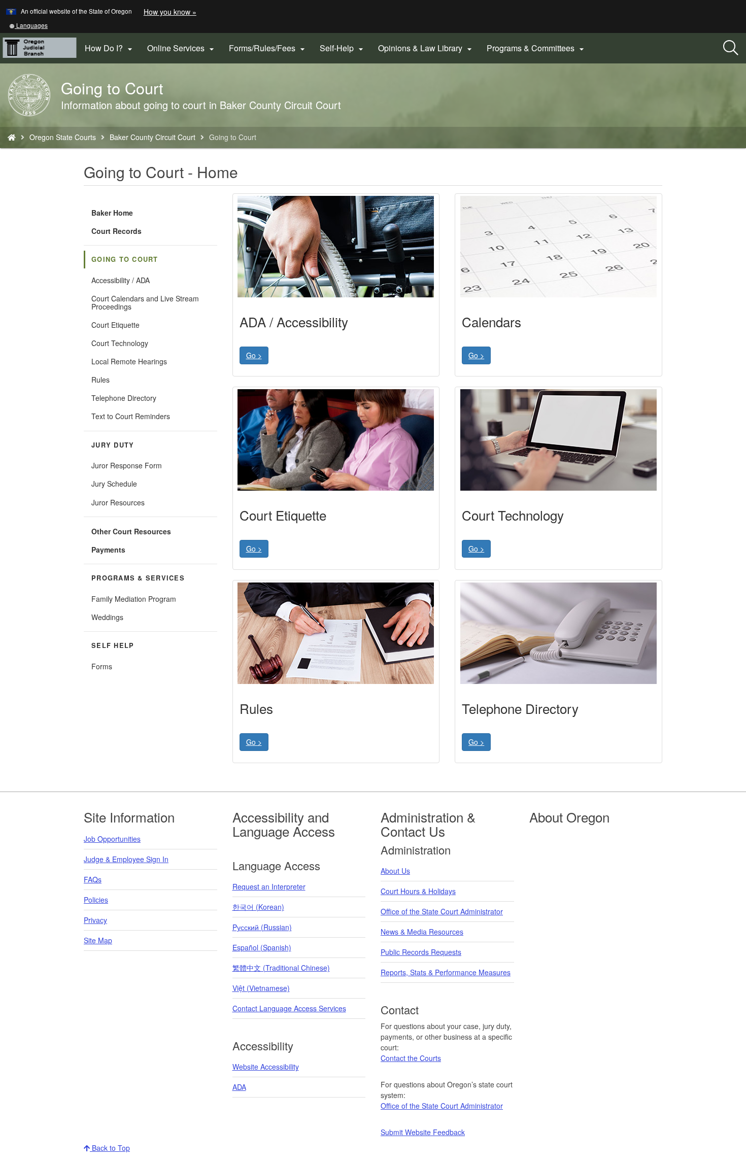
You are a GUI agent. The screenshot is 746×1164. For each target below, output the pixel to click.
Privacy (95, 920)
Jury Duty (112, 445)
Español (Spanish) (261, 947)
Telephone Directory (123, 398)
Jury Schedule (114, 483)
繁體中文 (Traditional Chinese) (281, 968)
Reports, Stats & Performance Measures (446, 972)
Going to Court (124, 259)
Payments (108, 549)
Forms (101, 666)
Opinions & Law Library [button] (426, 48)
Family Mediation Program (133, 599)
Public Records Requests (421, 952)
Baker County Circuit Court (152, 137)
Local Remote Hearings (129, 361)
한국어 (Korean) (258, 907)
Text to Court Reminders (130, 416)
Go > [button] (254, 355)
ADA (239, 1087)
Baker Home (112, 213)
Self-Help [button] (343, 48)
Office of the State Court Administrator (442, 911)
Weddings (107, 617)
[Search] (731, 48)
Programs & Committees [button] (537, 48)
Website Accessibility (265, 1067)
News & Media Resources (422, 932)
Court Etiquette (115, 325)
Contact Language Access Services (289, 1008)
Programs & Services (138, 578)
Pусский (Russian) (262, 927)
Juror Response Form (126, 465)
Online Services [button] (182, 48)
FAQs (92, 879)
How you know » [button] (170, 12)
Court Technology (119, 343)
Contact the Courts (411, 1058)
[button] (28, 25)
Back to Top (110, 1148)
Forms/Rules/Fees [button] (268, 48)
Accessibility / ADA (120, 280)
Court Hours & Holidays (418, 891)
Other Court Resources (131, 531)
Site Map (98, 940)
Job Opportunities (112, 839)
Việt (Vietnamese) (261, 988)
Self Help (112, 645)
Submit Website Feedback (423, 1132)
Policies (96, 900)
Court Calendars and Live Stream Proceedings (145, 302)
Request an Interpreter (269, 886)
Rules (100, 379)
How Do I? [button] (110, 48)
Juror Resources (118, 502)
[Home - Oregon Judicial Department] (12, 137)
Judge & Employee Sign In (126, 859)
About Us (395, 871)
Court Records (116, 231)
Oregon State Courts (62, 137)
